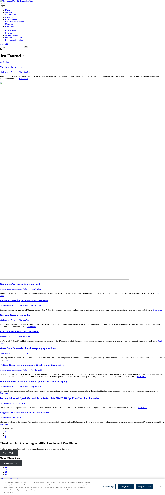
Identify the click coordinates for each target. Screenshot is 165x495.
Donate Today (9, 453)
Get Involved (10, 15)
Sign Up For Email (10, 463)
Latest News (10, 26)
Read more (23, 79)
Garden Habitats (11, 35)
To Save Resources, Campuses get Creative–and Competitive (32, 364)
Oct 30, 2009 (18, 417)
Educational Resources (14, 22)
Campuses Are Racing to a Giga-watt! (20, 283)
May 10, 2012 (24, 72)
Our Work (9, 12)
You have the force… (11, 67)
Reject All (125, 487)
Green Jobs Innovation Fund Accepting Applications (28, 348)
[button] (82, 49)
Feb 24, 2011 (24, 353)
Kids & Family (11, 19)
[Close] (161, 486)
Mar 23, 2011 (24, 336)
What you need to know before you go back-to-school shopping (33, 381)
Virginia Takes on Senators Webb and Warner (24, 412)
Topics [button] (2, 6)
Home (7, 10)
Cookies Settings (108, 487)
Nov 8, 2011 (36, 305)
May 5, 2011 (24, 320)
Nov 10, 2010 (36, 370)
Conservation (10, 33)
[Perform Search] (26, 47)
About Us (9, 17)
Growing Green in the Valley (15, 315)
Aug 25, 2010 (36, 386)
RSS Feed (6, 62)
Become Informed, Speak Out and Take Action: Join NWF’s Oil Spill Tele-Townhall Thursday (49, 398)
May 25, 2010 (19, 403)
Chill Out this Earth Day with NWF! (19, 331)
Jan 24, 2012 (36, 289)
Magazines (9, 24)
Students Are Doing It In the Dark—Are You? (24, 300)
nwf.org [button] (3, 3)
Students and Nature (13, 38)
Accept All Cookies (144, 487)
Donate (3, 44)
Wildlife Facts (10, 31)
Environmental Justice (14, 40)
